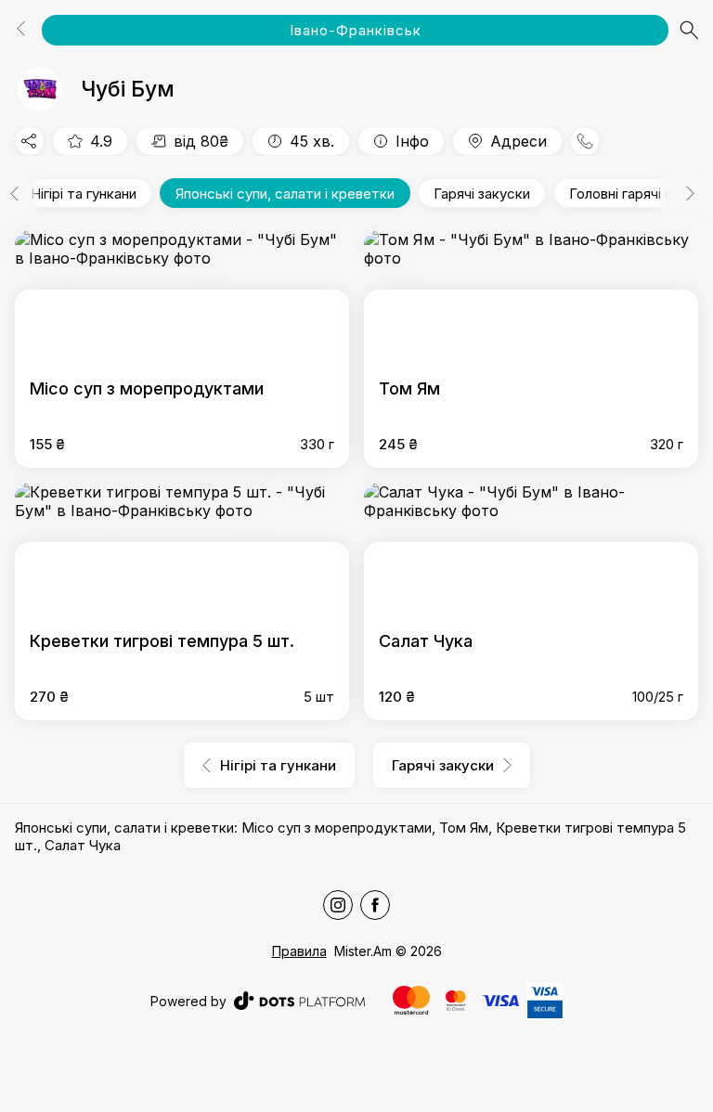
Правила (299, 951)
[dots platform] (299, 1000)
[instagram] (338, 905)
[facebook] (375, 905)
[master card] (411, 1000)
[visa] (500, 1001)
